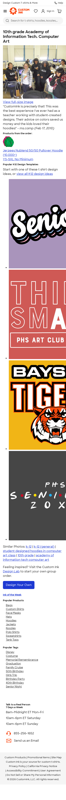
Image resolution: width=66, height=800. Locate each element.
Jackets (11, 624)
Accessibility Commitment (23, 770)
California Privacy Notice (42, 766)
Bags (9, 605)
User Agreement (50, 770)
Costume (12, 656)
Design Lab (11, 571)
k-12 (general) (44, 547)
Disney (10, 652)
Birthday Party (15, 679)
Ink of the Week (12, 594)
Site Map (56, 757)
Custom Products (15, 757)
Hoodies (11, 620)
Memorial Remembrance (22, 659)
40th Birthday (15, 682)
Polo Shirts (12, 632)
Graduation (13, 663)
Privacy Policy (17, 766)
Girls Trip (11, 675)
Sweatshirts (13, 636)
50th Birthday (15, 671)
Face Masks (13, 613)
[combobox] (33, 20)
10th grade (26, 555)
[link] (19, 11)
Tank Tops (12, 639)
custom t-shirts (51, 761)
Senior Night (14, 686)
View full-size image (18, 102)
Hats (9, 616)
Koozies (11, 628)
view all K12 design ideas (34, 174)
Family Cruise (14, 667)
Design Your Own (19, 585)
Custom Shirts (15, 609)
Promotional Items (38, 757)
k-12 (29, 547)
